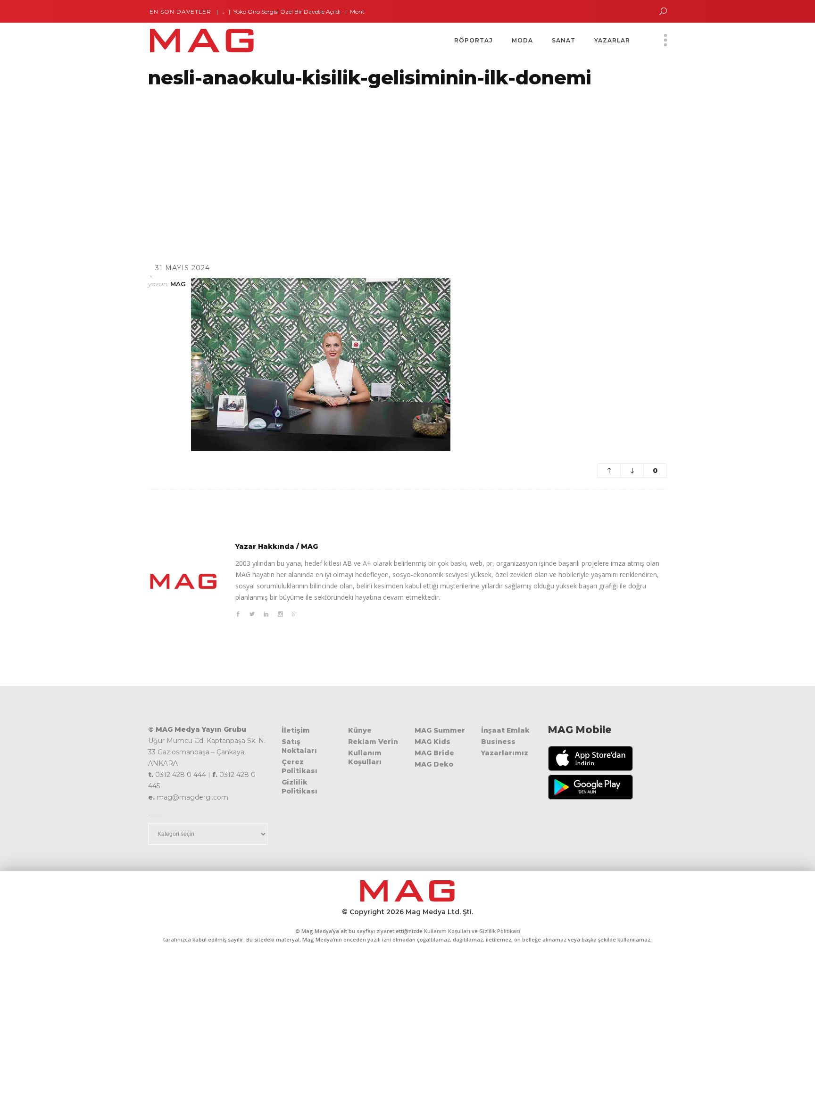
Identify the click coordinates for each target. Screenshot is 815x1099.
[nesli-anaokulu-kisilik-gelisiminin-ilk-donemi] (183, 581)
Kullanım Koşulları (365, 757)
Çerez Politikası (299, 766)
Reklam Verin (373, 741)
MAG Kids (432, 741)
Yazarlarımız (504, 753)
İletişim (296, 730)
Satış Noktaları (299, 746)
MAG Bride (434, 753)
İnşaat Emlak (505, 730)
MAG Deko (434, 764)
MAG (178, 284)
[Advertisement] (283, 164)
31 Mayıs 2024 (182, 268)
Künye (360, 730)
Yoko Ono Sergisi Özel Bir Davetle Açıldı (268, 11)
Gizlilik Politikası (299, 786)
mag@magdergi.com (192, 797)
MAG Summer (440, 730)
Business (498, 741)
